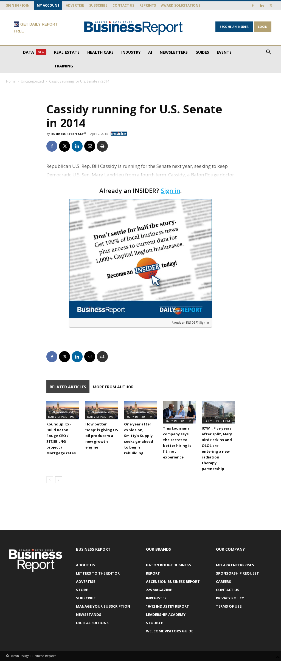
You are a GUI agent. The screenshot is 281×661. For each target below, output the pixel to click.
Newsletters (174, 52)
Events (224, 52)
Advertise (75, 5)
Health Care (100, 52)
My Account (48, 5)
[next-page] (58, 479)
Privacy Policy (230, 598)
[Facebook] (253, 5)
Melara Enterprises (235, 564)
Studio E (154, 622)
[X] (271, 5)
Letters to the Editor (98, 573)
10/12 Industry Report (167, 606)
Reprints (147, 5)
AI (150, 52)
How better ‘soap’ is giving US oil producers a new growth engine (101, 436)
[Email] (89, 146)
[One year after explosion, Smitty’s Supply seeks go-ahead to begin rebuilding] (140, 410)
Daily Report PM (61, 417)
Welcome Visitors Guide (169, 631)
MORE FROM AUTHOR (113, 386)
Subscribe (98, 5)
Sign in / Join (18, 5)
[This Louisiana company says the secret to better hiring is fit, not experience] (179, 412)
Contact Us (123, 5)
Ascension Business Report (173, 581)
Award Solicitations (180, 5)
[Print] (102, 146)
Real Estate (67, 52)
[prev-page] (49, 479)
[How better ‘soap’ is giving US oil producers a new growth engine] (101, 410)
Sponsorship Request (237, 573)
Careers (223, 581)
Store (82, 589)
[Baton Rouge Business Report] (133, 28)
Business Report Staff (68, 134)
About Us (85, 564)
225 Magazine (159, 589)
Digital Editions (92, 622)
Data (33, 52)
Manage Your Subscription (103, 606)
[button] (268, 52)
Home (11, 81)
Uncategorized (32, 81)
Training (63, 66)
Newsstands (88, 614)
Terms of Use (228, 606)
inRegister (156, 598)
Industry (130, 52)
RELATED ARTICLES (68, 386)
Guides (202, 52)
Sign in (170, 190)
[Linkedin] (262, 5)
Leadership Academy (166, 614)
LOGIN (262, 27)
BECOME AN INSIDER (234, 27)
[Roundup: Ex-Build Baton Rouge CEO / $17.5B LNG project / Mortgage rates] (62, 410)
